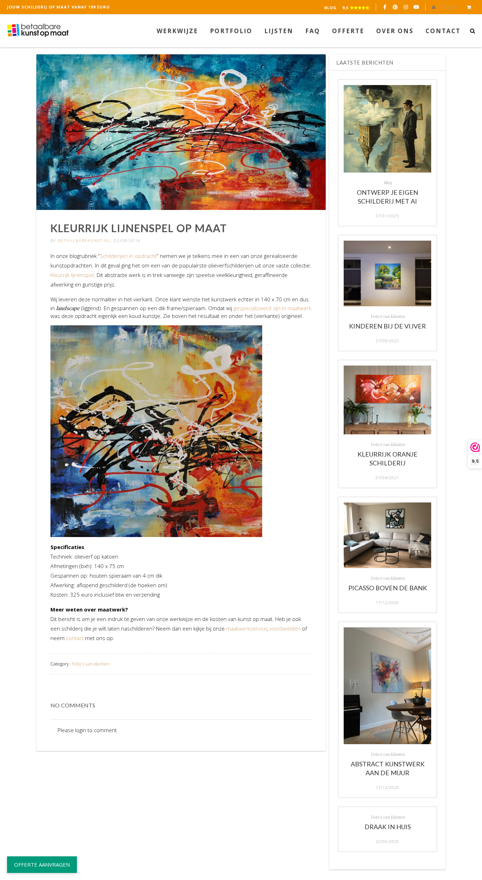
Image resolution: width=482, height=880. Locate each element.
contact (75, 637)
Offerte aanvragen (42, 864)
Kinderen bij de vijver (387, 326)
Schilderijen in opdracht (128, 255)
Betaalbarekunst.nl (84, 240)
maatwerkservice (246, 628)
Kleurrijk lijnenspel (72, 274)
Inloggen (449, 6)
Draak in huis (387, 827)
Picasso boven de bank (387, 588)
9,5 (346, 7)
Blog (330, 7)
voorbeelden (285, 628)
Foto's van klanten (90, 664)
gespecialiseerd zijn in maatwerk (272, 308)
